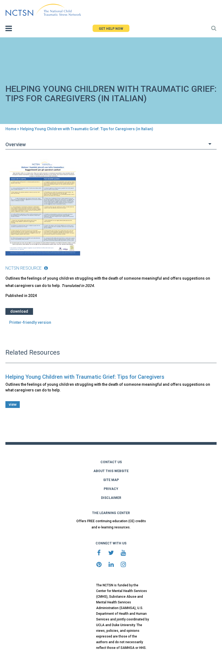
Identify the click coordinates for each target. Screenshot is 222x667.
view (13, 404)
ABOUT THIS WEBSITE (111, 471)
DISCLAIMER (111, 498)
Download (19, 311)
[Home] (43, 10)
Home (10, 129)
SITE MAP (111, 480)
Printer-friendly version (30, 322)
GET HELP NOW (111, 29)
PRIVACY (111, 489)
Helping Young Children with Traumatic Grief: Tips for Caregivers (84, 377)
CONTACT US (111, 462)
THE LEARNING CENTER (111, 513)
